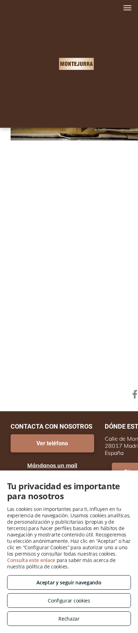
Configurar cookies (69, 600)
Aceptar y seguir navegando (68, 582)
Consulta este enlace (31, 560)
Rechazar (69, 618)
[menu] (127, 8)
